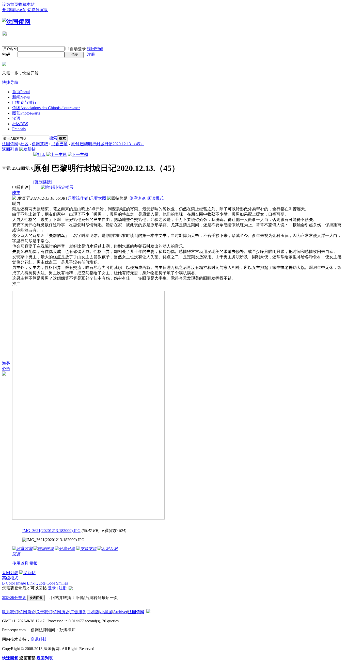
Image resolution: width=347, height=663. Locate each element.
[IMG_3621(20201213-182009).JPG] (53, 540)
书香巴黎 (59, 144)
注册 (91, 54)
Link (31, 583)
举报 (33, 563)
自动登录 (78, 49)
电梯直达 (20, 187)
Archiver (120, 612)
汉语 (16, 118)
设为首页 (10, 4)
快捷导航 (10, 82)
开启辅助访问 (14, 10)
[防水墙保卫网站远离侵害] (148, 612)
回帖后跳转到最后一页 (97, 597)
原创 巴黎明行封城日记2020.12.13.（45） (107, 144)
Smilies (62, 583)
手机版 (93, 612)
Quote (40, 583)
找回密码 (95, 48)
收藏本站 (26, 4)
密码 (6, 54)
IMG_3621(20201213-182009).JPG (51, 530)
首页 (21, 92)
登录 (52, 588)
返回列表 (10, 149)
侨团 (46, 108)
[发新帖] (27, 149)
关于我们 (44, 612)
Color (10, 583)
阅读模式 (155, 198)
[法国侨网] (16, 22)
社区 (20, 124)
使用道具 (20, 563)
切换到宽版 (37, 10)
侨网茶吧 (40, 144)
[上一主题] (56, 154)
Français (19, 129)
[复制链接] (42, 182)
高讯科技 (38, 639)
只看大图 (98, 198)
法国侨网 (10, 144)
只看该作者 (78, 198)
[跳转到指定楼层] (57, 187)
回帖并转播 (61, 597)
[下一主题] (78, 154)
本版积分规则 (14, 597)
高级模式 (10, 578)
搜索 (53, 138)
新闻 (21, 97)
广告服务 (78, 612)
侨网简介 (27, 612)
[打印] (39, 154)
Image (21, 583)
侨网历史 (61, 612)
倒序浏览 (137, 198)
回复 (16, 554)
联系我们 (10, 612)
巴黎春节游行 (24, 102)
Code (50, 583)
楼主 (16, 192)
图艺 (26, 113)
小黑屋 (106, 612)
